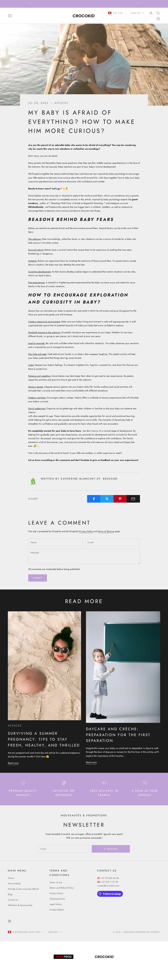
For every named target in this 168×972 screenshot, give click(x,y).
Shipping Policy (57, 898)
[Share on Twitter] (106, 498)
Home (11, 878)
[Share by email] (133, 498)
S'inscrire (111, 848)
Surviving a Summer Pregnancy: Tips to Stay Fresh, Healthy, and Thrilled (44, 739)
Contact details (57, 909)
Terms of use (56, 882)
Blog (10, 894)
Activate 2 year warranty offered (23, 889)
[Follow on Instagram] (9, 921)
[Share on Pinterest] (120, 498)
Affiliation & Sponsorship (20, 905)
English (136, 13)
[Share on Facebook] (93, 498)
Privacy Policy (86, 531)
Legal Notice (56, 904)
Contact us (13, 899)
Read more (13, 763)
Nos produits (14, 883)
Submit (37, 577)
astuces (61, 103)
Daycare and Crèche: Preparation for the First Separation (118, 734)
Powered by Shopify (148, 932)
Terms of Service (106, 531)
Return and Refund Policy (62, 887)
